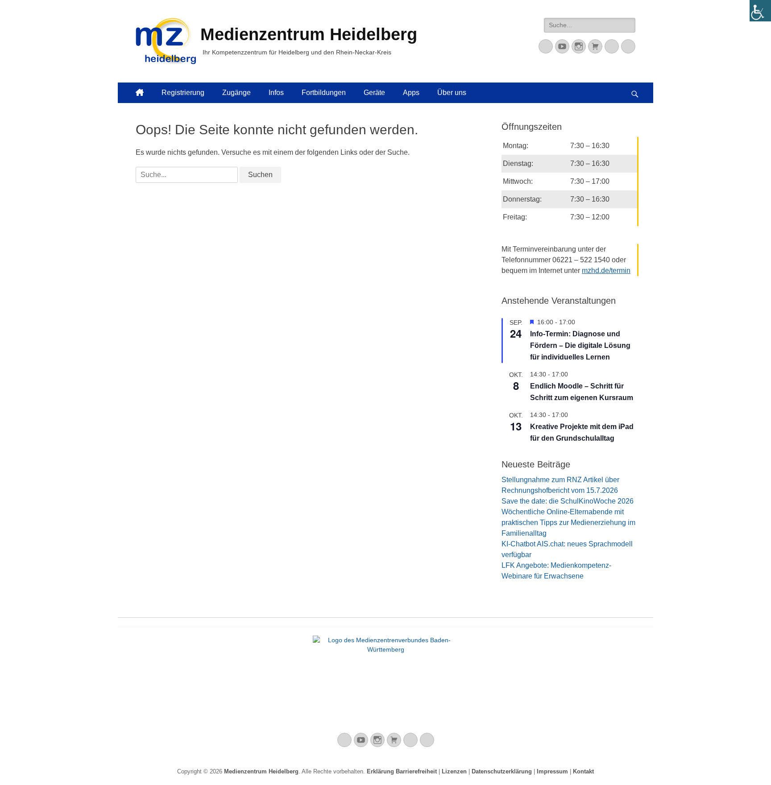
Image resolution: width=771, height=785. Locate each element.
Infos (276, 92)
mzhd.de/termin (606, 270)
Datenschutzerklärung (502, 771)
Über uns (451, 92)
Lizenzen (454, 771)
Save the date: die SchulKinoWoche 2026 (568, 501)
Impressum (552, 771)
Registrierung (183, 92)
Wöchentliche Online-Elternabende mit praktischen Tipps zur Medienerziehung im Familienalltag (568, 522)
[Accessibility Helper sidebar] (760, 10)
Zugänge (236, 92)
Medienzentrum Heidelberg (261, 771)
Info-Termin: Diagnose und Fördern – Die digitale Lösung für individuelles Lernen (580, 345)
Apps (411, 92)
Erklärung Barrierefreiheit (402, 771)
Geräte (374, 92)
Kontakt (583, 771)
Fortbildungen (324, 92)
